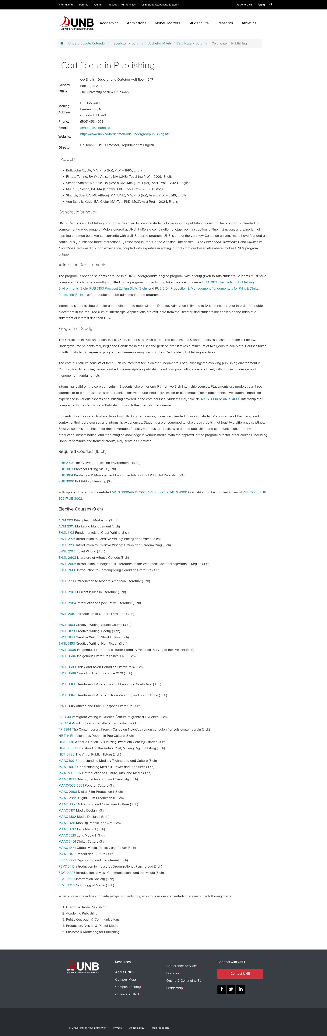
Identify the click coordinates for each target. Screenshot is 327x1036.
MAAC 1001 (66, 761)
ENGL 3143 (66, 637)
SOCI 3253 (66, 885)
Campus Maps (126, 979)
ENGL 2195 (66, 539)
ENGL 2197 (66, 551)
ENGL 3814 (66, 695)
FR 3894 (64, 729)
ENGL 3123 (66, 631)
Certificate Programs (191, 43)
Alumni (98, 4)
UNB (159, 4)
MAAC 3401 (67, 841)
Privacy (117, 1028)
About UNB (123, 972)
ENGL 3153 (66, 643)
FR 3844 (64, 717)
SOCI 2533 (66, 879)
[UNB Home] (62, 43)
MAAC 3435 (67, 854)
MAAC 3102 (67, 817)
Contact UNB (240, 973)
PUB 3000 (66, 481)
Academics (109, 23)
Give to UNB (244, 4)
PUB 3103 (65, 469)
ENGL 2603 (67, 557)
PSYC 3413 (66, 866)
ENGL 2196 (66, 545)
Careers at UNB (127, 994)
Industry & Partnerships (122, 4)
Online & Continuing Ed (183, 980)
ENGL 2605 (67, 564)
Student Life (199, 23)
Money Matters (167, 23)
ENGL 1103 (66, 532)
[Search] (271, 4)
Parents (83, 4)
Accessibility (136, 1028)
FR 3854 (64, 723)
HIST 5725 (66, 754)
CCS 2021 (76, 785)
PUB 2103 (65, 463)
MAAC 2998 (67, 792)
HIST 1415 (65, 736)
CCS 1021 (76, 773)
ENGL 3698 (67, 673)
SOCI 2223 (66, 873)
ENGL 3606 (67, 656)
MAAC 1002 (67, 767)
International (65, 4)
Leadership (174, 988)
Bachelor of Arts (160, 43)
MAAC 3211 (66, 823)
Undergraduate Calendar (87, 43)
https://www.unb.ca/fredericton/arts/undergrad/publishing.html (126, 134)
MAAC (63, 773)
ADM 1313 (65, 520)
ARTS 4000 (231, 399)
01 (138, 492)
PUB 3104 (65, 475)
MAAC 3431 (67, 848)
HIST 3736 (66, 742)
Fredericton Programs (127, 43)
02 (74, 498)
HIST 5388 (66, 748)
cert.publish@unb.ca (95, 128)
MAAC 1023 (67, 779)
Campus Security (128, 987)
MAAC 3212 (67, 829)
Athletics (249, 23)
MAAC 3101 (66, 810)
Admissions (136, 23)
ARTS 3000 (209, 399)
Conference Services (181, 966)
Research (225, 23)
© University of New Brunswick (87, 1028)
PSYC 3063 (67, 860)
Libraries (172, 973)
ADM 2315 (66, 526)
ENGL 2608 (67, 570)
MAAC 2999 (67, 798)
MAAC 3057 (67, 804)
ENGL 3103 (66, 625)
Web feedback (160, 1028)
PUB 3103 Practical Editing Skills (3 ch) (118, 288)
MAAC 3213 (67, 835)
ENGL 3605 (67, 650)
